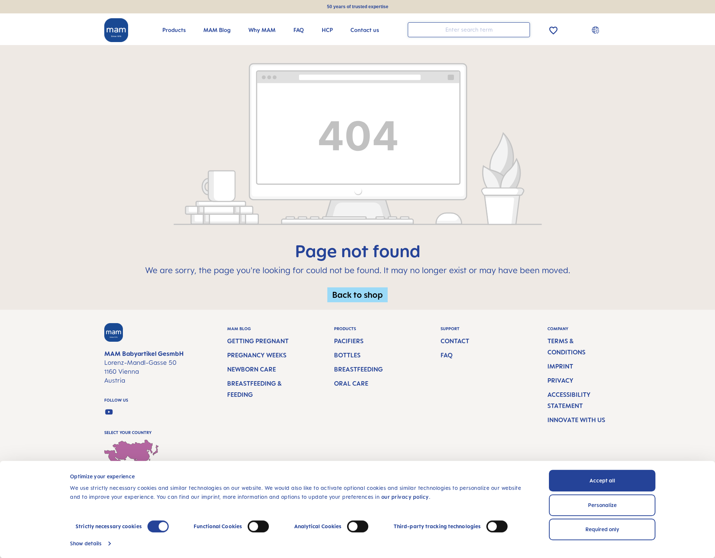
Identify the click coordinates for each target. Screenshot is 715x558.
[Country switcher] (596, 29)
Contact (455, 341)
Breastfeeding (358, 369)
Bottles (347, 355)
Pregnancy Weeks (256, 355)
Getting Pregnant (258, 341)
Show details (86, 543)
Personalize (602, 505)
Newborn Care (251, 369)
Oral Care (351, 383)
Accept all (602, 480)
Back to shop (357, 295)
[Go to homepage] (116, 30)
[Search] (522, 29)
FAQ (446, 355)
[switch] (258, 526)
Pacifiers (348, 341)
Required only (602, 529)
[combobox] (469, 29)
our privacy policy (405, 497)
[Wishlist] (553, 29)
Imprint (560, 366)
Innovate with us (576, 420)
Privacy (560, 380)
